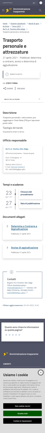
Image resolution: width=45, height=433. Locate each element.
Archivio (6, 26)
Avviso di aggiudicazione (24, 247)
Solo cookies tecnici (22, 406)
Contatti (11, 279)
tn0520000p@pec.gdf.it (16, 293)
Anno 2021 (16, 26)
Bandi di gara (34, 23)
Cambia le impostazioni (22, 421)
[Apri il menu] (3, 10)
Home (5, 23)
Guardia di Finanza (7, 3)
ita (34, 3)
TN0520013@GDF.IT (18, 167)
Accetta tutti (23, 413)
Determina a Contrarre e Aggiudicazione (24, 227)
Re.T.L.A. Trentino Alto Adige (14, 29)
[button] (40, 10)
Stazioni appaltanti (18, 23)
